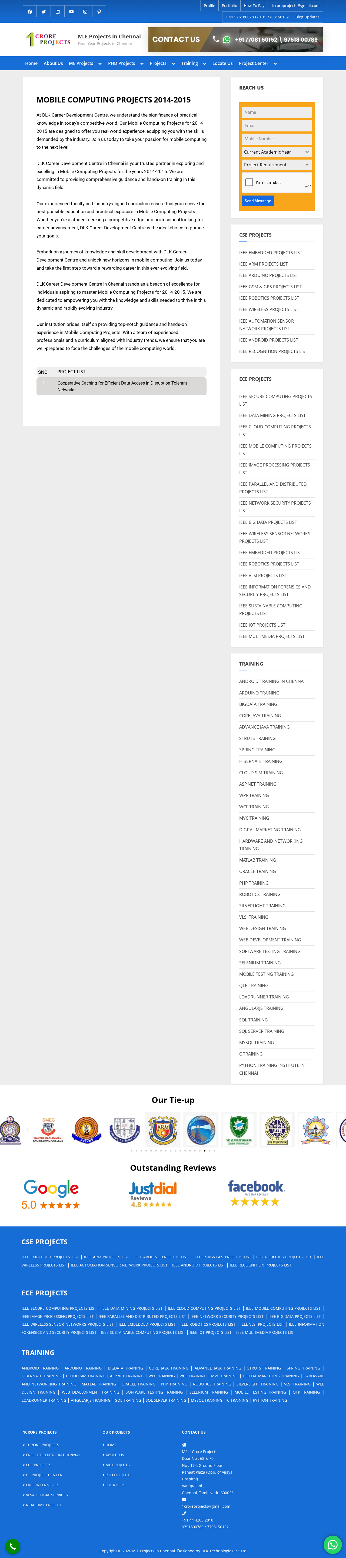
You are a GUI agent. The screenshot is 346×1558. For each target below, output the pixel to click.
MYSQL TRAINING (256, 1043)
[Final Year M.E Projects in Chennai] (235, 39)
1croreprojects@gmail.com (295, 5)
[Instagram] (85, 11)
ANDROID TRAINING (40, 1368)
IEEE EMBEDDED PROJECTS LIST (270, 253)
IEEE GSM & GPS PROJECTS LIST (270, 287)
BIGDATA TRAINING (258, 704)
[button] (27, 1129)
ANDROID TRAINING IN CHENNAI (272, 681)
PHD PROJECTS (118, 1474)
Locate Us (222, 63)
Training (189, 63)
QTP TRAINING (253, 985)
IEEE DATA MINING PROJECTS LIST (272, 415)
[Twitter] (43, 11)
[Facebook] (29, 11)
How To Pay (254, 5)
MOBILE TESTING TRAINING (266, 974)
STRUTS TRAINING (257, 738)
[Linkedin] (57, 11)
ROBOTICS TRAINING (260, 894)
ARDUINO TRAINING (259, 693)
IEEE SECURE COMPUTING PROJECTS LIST (59, 1308)
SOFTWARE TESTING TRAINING (270, 951)
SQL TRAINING (253, 1020)
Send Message (258, 201)
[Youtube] (71, 11)
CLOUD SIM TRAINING (261, 773)
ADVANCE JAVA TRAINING (264, 727)
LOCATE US (114, 1484)
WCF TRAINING (254, 807)
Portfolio (229, 5)
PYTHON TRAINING (270, 1400)
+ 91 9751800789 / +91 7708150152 (257, 16)
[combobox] (277, 152)
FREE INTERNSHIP (41, 1484)
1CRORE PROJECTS (42, 1444)
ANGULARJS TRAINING (261, 1008)
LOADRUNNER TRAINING (264, 997)
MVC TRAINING (254, 818)
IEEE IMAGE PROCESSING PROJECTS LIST (58, 1316)
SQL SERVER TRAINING (261, 1031)
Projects (158, 63)
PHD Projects (121, 63)
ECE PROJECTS (38, 1464)
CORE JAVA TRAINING (260, 716)
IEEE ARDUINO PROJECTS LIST (268, 275)
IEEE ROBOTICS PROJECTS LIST (269, 298)
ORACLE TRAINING (257, 871)
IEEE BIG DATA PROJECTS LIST (268, 522)
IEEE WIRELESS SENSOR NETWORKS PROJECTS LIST (68, 1324)
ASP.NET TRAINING (258, 784)
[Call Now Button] (12, 1546)
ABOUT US (114, 1454)
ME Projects (81, 63)
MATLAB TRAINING (257, 860)
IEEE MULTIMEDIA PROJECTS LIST (272, 636)
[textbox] (272, 152)
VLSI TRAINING (253, 917)
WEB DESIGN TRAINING (262, 928)
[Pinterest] (99, 11)
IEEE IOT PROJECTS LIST (262, 625)
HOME (110, 1444)
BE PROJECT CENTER (43, 1474)
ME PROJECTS (117, 1464)
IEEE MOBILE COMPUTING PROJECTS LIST (283, 1308)
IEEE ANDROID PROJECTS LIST (268, 340)
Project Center (253, 63)
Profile (209, 5)
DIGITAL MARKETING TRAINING (270, 830)
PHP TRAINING (254, 883)
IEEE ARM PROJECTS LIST (263, 264)
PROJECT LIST (71, 371)
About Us (53, 63)
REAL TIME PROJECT (43, 1504)
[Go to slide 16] (204, 1151)
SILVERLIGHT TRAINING (262, 906)
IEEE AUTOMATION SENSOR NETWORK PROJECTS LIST (119, 1265)
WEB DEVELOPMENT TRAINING (270, 940)
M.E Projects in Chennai (109, 36)
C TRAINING (251, 1054)
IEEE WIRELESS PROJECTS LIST (268, 309)
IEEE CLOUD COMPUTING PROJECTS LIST (204, 1308)
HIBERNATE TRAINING (260, 761)
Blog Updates (307, 16)
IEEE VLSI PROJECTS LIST (263, 575)
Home (31, 63)
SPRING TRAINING (257, 750)
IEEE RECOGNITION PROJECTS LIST (273, 351)
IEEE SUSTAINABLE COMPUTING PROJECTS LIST (143, 1332)
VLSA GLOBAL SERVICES (46, 1494)
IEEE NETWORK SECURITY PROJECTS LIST (227, 1316)
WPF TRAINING (254, 795)
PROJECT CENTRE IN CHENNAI (52, 1454)
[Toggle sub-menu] (100, 63)
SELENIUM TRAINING (260, 963)
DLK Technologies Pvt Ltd (224, 1550)
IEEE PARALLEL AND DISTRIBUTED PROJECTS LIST (142, 1316)
